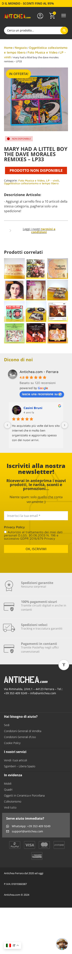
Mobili (7, 783)
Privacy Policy (14, 527)
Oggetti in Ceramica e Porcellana (24, 795)
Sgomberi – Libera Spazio (19, 766)
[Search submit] (64, 30)
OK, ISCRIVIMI (36, 549)
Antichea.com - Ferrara (39, 372)
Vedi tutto (10, 807)
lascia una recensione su (40, 394)
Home (8, 47)
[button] (63, 16)
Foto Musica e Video (42, 52)
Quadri (8, 789)
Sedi (6, 725)
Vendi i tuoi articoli (15, 760)
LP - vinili (52, 180)
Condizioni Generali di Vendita (22, 731)
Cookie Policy (12, 743)
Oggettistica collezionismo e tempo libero (31, 183)
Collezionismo (12, 801)
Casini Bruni (33, 408)
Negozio (21, 47)
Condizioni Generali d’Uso (20, 737)
